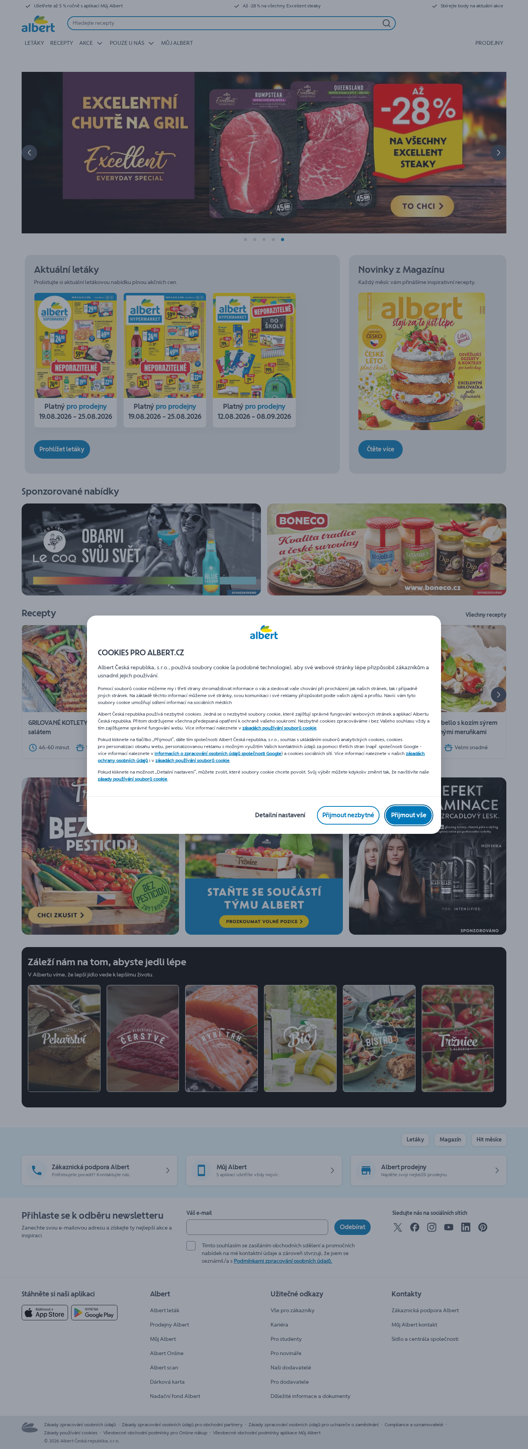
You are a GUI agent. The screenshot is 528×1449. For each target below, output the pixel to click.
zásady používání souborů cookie (132, 779)
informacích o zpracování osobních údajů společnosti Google (218, 753)
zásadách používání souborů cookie (279, 728)
